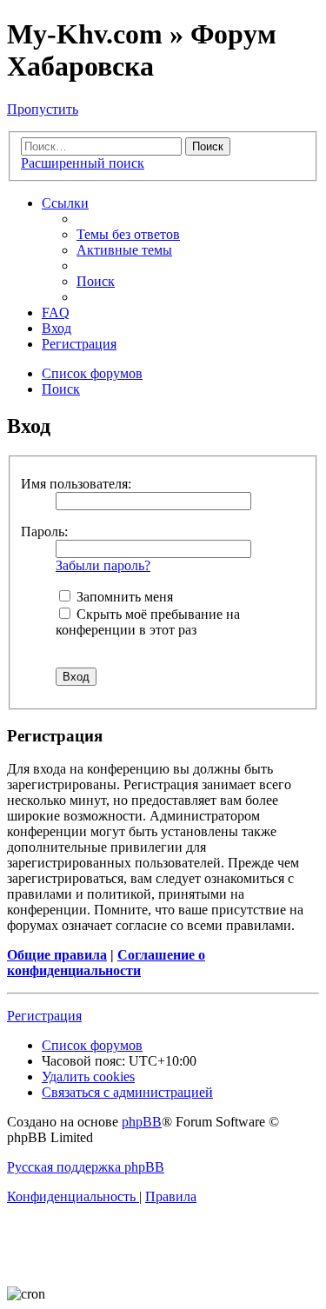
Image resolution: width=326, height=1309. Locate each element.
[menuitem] (128, 234)
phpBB (142, 1121)
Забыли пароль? (103, 565)
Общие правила (57, 954)
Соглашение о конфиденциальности (106, 962)
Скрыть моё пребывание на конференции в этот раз (148, 622)
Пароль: (44, 531)
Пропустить (42, 109)
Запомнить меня (123, 596)
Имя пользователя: (76, 483)
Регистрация (44, 1015)
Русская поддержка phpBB (85, 1166)
